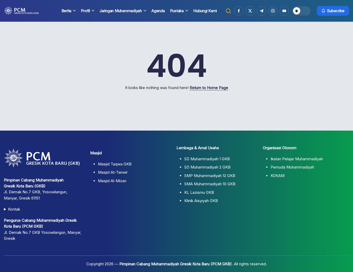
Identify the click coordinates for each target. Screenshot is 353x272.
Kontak (14, 209)
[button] (228, 11)
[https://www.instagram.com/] (273, 10)
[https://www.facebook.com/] (238, 10)
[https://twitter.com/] (250, 10)
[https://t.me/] (261, 10)
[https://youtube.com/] (284, 10)
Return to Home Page (209, 87)
